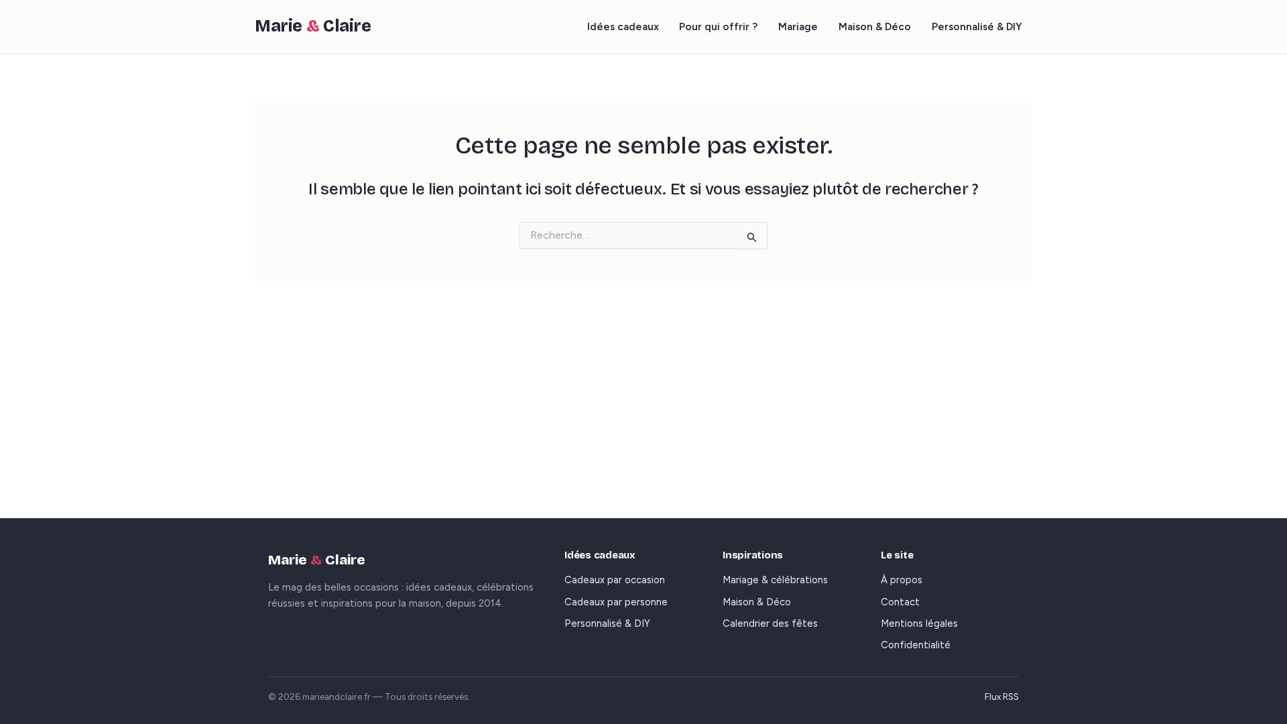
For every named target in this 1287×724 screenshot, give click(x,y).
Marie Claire (313, 26)
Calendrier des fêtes (770, 623)
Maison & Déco (875, 26)
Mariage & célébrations (775, 580)
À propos (901, 580)
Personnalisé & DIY (977, 26)
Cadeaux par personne (616, 602)
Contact (900, 602)
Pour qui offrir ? (718, 26)
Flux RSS (1002, 696)
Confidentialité (916, 645)
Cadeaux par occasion (614, 580)
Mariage (798, 26)
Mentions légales (919, 623)
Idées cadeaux (623, 26)
